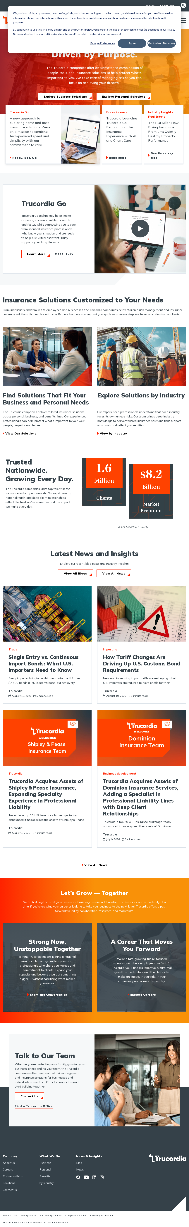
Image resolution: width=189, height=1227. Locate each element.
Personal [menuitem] (45, 1169)
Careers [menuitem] (149, 5)
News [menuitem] (80, 1169)
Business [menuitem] (45, 1163)
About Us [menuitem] (9, 1163)
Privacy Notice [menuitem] (28, 1215)
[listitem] (53, 134)
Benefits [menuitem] (45, 1176)
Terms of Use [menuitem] (10, 1215)
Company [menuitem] (10, 1156)
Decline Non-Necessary (161, 43)
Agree (132, 43)
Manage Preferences (102, 43)
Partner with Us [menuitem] (13, 1176)
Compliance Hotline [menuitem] (76, 1215)
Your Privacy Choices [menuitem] (51, 1215)
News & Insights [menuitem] (89, 1156)
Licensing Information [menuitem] (102, 1215)
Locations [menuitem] (167, 5)
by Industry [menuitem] (46, 1183)
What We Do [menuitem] (49, 1156)
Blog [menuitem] (79, 1163)
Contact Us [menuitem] (10, 1190)
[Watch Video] (140, 228)
